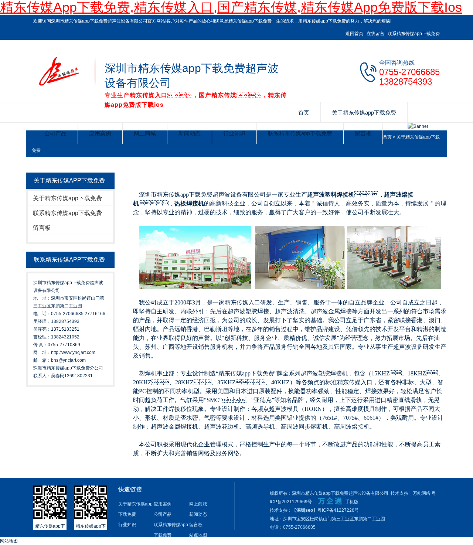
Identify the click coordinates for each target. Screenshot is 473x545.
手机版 (351, 501)
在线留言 (375, 33)
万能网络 (422, 493)
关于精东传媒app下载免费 (364, 112)
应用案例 (100, 133)
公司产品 (55, 133)
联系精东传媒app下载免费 (414, 33)
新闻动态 (189, 133)
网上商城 (145, 133)
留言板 (363, 133)
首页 (303, 112)
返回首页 (354, 33)
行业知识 (234, 133)
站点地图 (198, 535)
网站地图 (9, 541)
